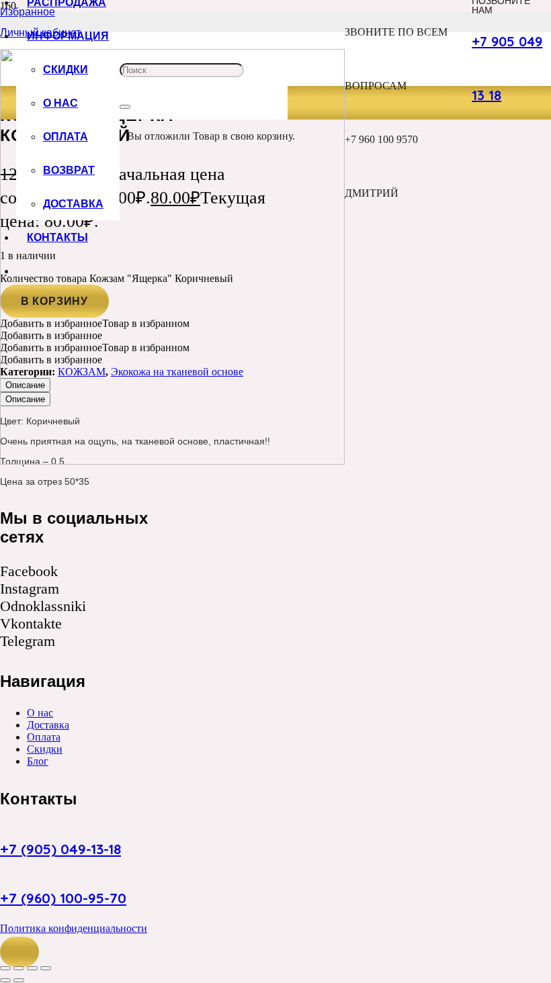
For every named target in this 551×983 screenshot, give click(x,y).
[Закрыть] (125, 107)
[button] (19, 952)
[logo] (172, 461)
